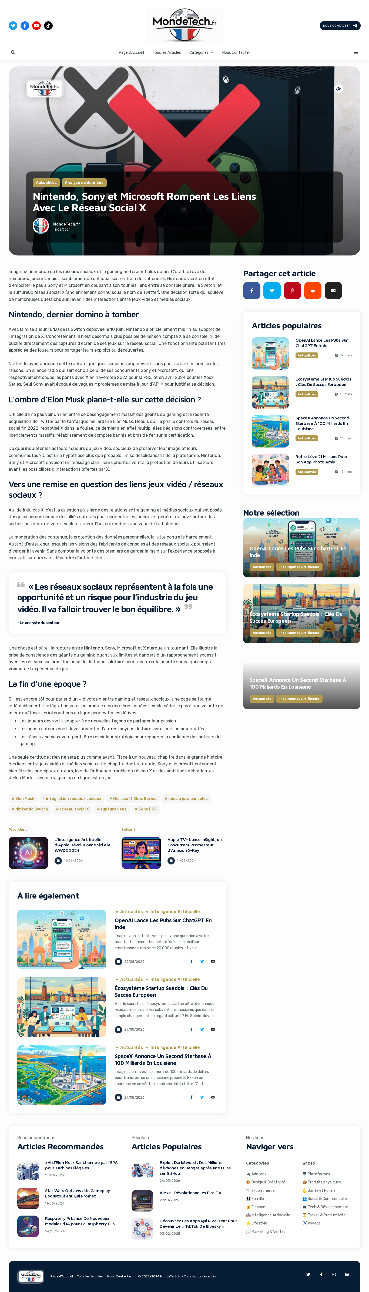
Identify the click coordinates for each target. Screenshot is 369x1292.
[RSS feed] (347, 1274)
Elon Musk (24, 798)
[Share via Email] (213, 961)
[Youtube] (36, 25)
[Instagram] (334, 1274)
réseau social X (74, 809)
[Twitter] (13, 25)
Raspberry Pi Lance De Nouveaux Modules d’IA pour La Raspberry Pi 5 (80, 1221)
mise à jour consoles (188, 798)
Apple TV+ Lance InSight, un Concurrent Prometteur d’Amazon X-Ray (194, 845)
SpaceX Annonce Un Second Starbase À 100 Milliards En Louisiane (322, 423)
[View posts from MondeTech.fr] (41, 227)
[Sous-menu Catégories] (212, 52)
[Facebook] (25, 25)
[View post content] (28, 853)
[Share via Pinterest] (292, 290)
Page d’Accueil (131, 52)
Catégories (199, 52)
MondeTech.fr (66, 224)
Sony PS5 (147, 809)
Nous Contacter (336, 26)
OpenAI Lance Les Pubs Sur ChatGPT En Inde (322, 343)
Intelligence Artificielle (175, 912)
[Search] (13, 52)
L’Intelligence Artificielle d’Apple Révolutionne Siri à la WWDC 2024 (82, 845)
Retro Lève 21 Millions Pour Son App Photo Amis (321, 459)
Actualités (46, 182)
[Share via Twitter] (202, 961)
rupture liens (113, 809)
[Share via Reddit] (312, 290)
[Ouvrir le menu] (356, 52)
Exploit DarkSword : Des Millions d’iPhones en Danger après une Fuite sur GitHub (195, 1168)
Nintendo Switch (31, 809)
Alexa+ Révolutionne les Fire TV (190, 1192)
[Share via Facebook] (191, 961)
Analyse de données (84, 182)
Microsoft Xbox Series (134, 798)
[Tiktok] (48, 25)
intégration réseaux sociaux (73, 798)
